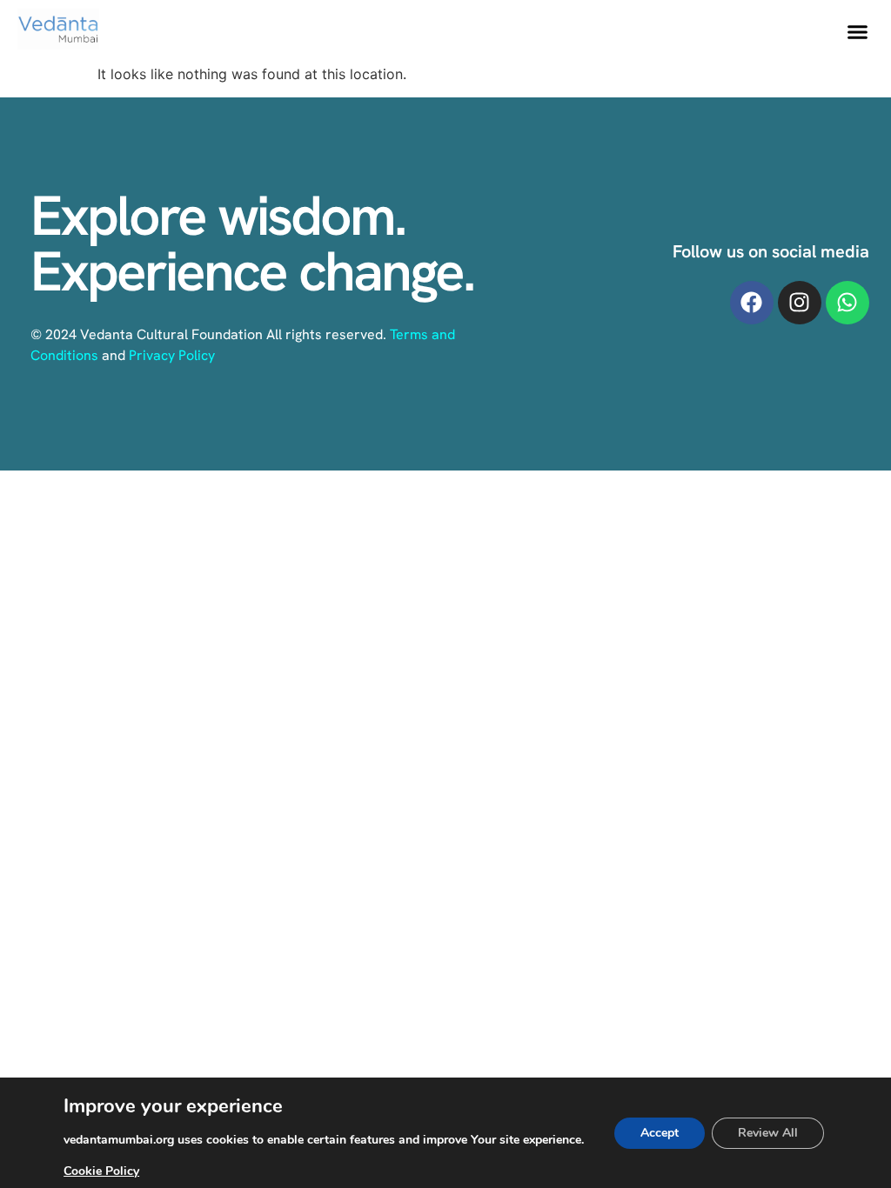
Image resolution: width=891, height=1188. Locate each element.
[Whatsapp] (847, 302)
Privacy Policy (172, 355)
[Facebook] (752, 302)
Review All (768, 1133)
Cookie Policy (101, 1171)
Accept (659, 1133)
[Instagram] (799, 302)
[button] (857, 32)
